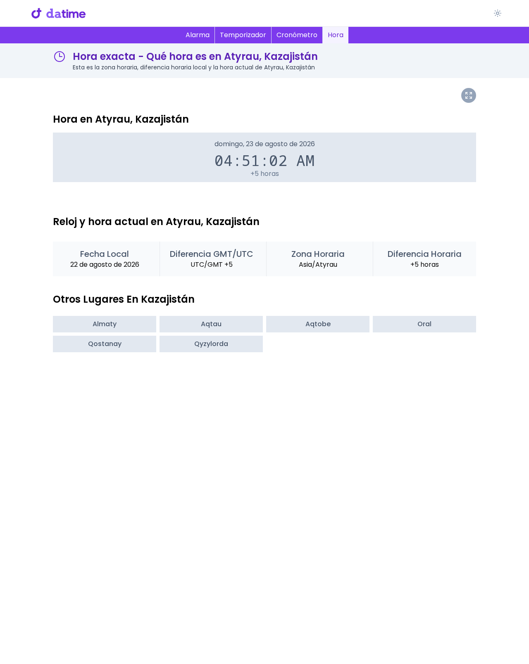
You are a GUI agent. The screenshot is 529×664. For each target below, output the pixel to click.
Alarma (198, 35)
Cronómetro (296, 35)
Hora (335, 35)
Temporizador (243, 35)
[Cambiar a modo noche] (498, 13)
